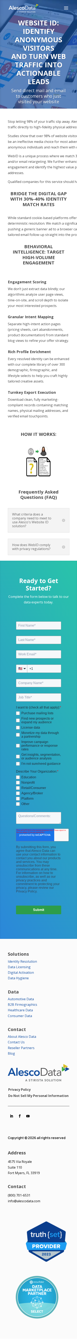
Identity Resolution (22, 961)
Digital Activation (21, 972)
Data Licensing (19, 967)
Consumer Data (20, 1016)
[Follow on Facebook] (19, 1116)
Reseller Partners (21, 1048)
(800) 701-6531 (19, 1195)
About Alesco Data (22, 1036)
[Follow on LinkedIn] (11, 1116)
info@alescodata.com (24, 1201)
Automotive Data (21, 999)
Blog (11, 1053)
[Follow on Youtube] (28, 1116)
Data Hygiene (18, 978)
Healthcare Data (20, 1010)
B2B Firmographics (22, 1004)
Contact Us (16, 1042)
